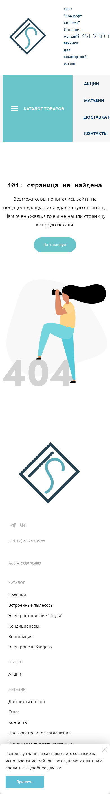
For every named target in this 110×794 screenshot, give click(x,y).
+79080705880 (23, 554)
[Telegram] (12, 525)
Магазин (94, 100)
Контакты (95, 133)
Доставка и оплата (26, 701)
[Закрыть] (104, 749)
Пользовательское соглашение (39, 732)
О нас (13, 711)
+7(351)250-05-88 (28, 532)
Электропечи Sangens (30, 646)
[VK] (22, 525)
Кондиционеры (23, 626)
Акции (91, 83)
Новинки (17, 595)
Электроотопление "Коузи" (35, 615)
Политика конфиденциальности (40, 743)
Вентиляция (20, 636)
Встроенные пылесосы (31, 605)
